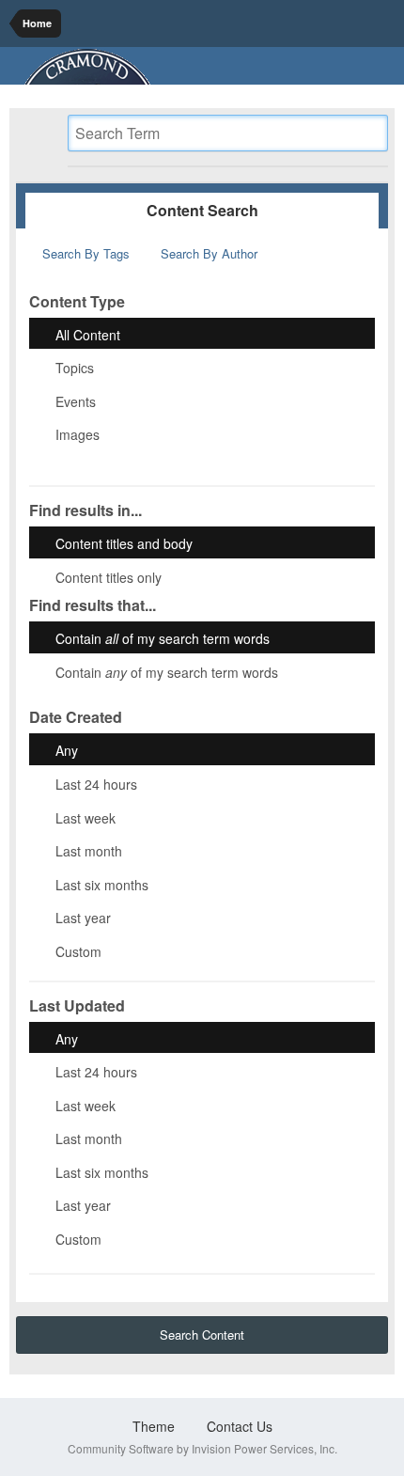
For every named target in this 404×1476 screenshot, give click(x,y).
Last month (88, 850)
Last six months (101, 883)
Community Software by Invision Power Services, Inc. (202, 1448)
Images (77, 434)
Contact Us (239, 1426)
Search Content (202, 1334)
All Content (87, 333)
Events (75, 400)
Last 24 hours (96, 784)
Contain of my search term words (162, 638)
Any (66, 750)
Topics (74, 367)
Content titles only (108, 576)
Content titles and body (124, 543)
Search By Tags (84, 253)
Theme (155, 1426)
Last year (83, 917)
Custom (78, 951)
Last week (85, 817)
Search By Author (207, 253)
